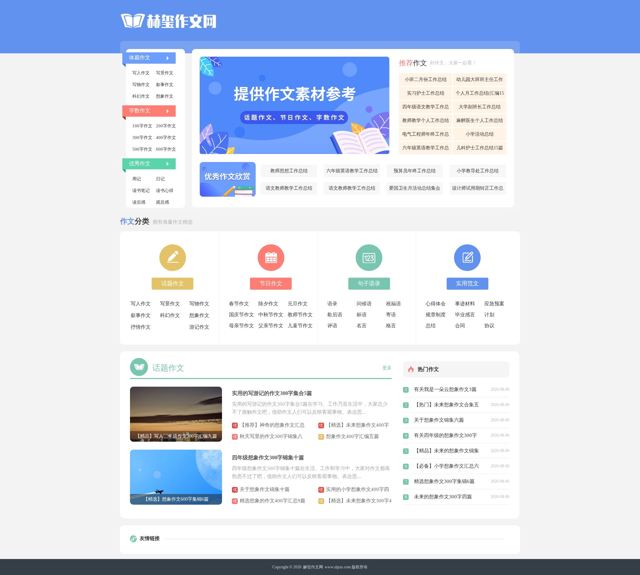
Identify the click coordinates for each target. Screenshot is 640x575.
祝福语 (393, 303)
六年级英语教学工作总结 (352, 170)
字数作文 (139, 110)
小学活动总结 (480, 134)
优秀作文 (139, 163)
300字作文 (142, 137)
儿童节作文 (300, 325)
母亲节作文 (241, 325)
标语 (362, 314)
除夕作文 (268, 303)
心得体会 (436, 303)
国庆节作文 (241, 314)
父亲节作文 (270, 325)
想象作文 (164, 96)
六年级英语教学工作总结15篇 (425, 149)
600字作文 (166, 149)
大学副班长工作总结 (480, 106)
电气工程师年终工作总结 (425, 136)
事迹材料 (465, 303)
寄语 (391, 314)
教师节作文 (300, 314)
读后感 (138, 202)
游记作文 (199, 327)
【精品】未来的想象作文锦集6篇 (446, 451)
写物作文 (141, 84)
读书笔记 (141, 190)
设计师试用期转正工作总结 (477, 190)
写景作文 (164, 72)
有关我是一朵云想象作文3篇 (445, 389)
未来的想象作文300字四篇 (443, 496)
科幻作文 (141, 96)
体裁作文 (139, 57)
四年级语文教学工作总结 (425, 108)
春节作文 (239, 303)
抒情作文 (141, 327)
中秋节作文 (270, 314)
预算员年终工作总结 (415, 170)
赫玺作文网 (313, 567)
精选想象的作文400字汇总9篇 (272, 500)
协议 (489, 325)
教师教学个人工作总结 (425, 120)
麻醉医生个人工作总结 (479, 120)
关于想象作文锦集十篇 (265, 489)
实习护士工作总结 (425, 93)
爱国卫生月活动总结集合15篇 (414, 190)
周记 (136, 178)
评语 (332, 325)
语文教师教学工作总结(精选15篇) (352, 190)
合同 (460, 325)
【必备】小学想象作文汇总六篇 (446, 467)
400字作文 (166, 137)
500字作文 (142, 149)
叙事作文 (164, 84)
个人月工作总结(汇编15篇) (480, 95)
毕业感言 (465, 314)
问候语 (364, 303)
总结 (431, 325)
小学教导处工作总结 (478, 170)
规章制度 (436, 314)
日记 (160, 178)
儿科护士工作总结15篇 (479, 147)
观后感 (162, 202)
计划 (489, 314)
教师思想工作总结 (289, 170)
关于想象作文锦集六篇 (439, 420)
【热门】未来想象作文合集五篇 (446, 405)
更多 (387, 367)
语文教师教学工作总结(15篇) (289, 190)
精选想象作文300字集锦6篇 (444, 481)
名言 (362, 325)
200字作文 (166, 125)
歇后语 (334, 314)
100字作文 (142, 125)
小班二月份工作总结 (426, 79)
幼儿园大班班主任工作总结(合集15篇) (479, 81)
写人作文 (141, 72)
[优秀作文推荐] (228, 179)
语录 (332, 303)
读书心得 (164, 190)
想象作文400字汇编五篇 (352, 436)
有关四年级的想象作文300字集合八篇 (445, 436)
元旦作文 (298, 303)
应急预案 (494, 303)
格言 (391, 325)
